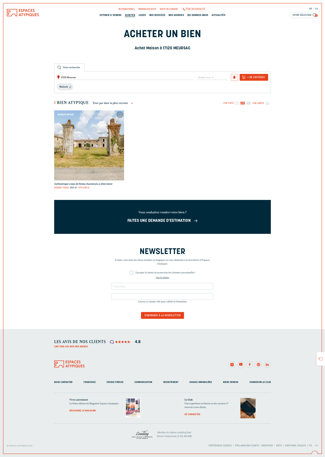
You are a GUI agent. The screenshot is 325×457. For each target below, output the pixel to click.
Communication (143, 382)
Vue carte (258, 103)
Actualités (218, 15)
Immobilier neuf (147, 9)
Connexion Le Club (260, 382)
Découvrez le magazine (82, 411)
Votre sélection (304, 15)
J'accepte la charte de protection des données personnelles (166, 272)
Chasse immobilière (200, 382)
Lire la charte (162, 277)
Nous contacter (63, 382)
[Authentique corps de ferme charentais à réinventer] (89, 145)
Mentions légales (295, 445)
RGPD (279, 445)
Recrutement (170, 382)
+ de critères (256, 77)
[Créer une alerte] (234, 77)
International (126, 9)
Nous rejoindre (169, 9)
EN (316, 9)
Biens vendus (231, 382)
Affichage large (237, 103)
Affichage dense (249, 103)
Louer (142, 15)
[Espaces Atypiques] (23, 15)
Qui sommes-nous (197, 15)
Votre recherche (71, 67)
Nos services (157, 15)
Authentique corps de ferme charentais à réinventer (83, 183)
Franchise (90, 382)
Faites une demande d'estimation (159, 221)
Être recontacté (195, 9)
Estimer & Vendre (111, 15)
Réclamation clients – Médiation (254, 445)
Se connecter (192, 414)
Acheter (130, 15)
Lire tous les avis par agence (71, 346)
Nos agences (176, 15)
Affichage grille (243, 103)
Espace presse (115, 382)
